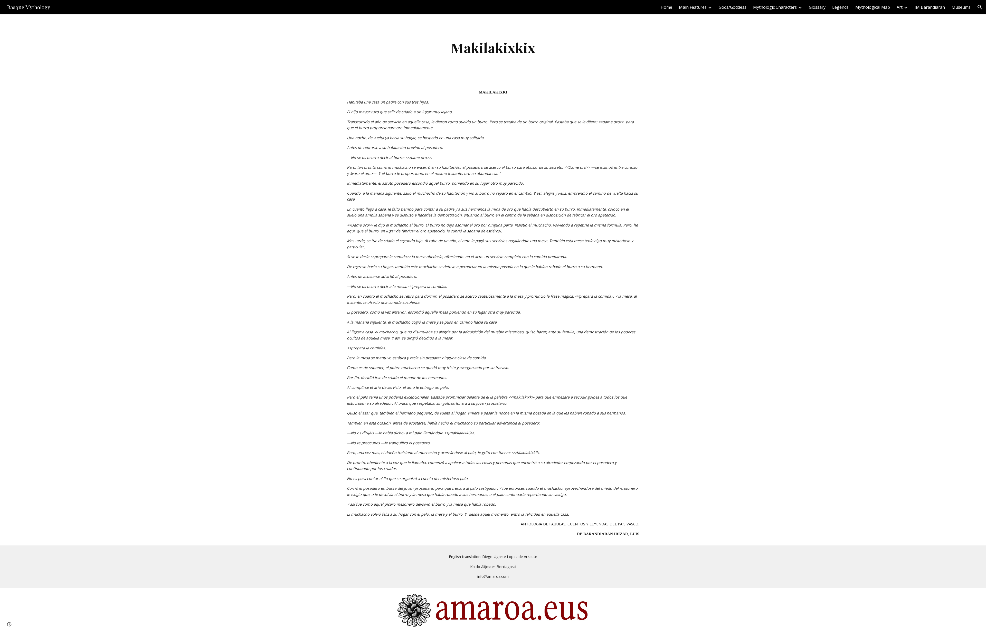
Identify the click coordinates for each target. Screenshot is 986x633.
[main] (493, 47)
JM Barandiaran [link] (930, 7)
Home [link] (666, 7)
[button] (980, 7)
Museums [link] (961, 7)
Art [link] (900, 7)
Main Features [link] (693, 7)
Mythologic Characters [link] (775, 7)
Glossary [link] (817, 7)
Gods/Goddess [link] (732, 7)
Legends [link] (840, 7)
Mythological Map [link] (872, 7)
